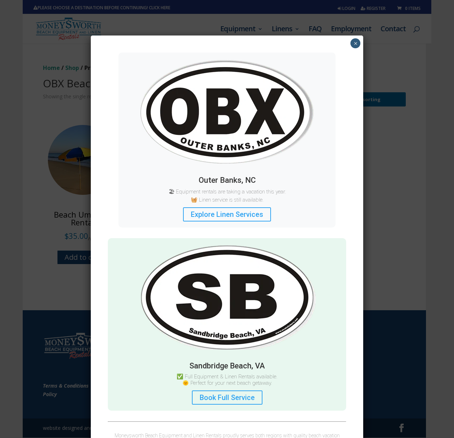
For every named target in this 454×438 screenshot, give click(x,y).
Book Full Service (227, 397)
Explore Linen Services (227, 214)
